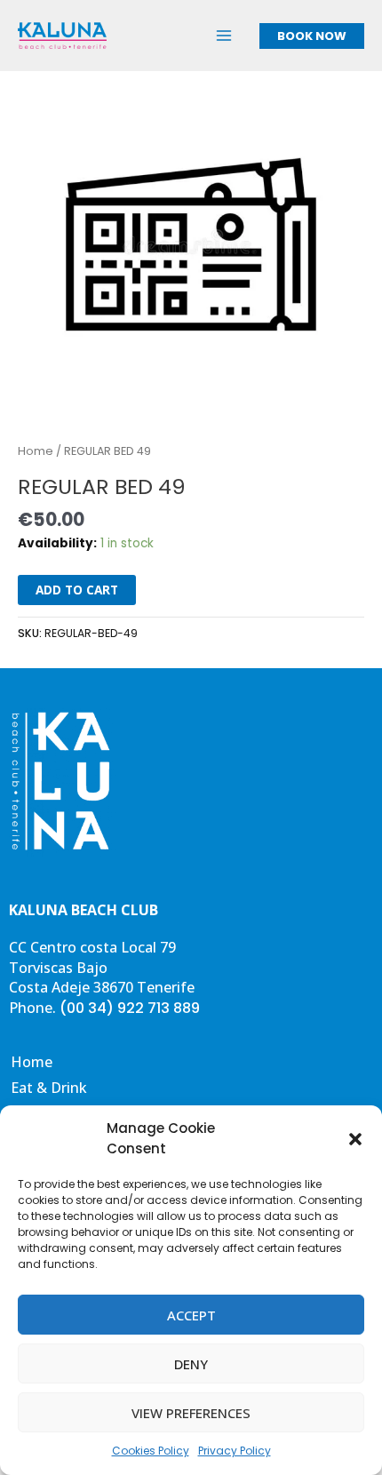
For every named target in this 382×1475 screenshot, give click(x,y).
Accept (191, 1315)
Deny (191, 1364)
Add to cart (77, 589)
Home (35, 450)
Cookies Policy (150, 1450)
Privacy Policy (234, 1450)
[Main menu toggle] (224, 35)
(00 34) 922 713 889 (130, 1008)
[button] (355, 1139)
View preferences (191, 1413)
